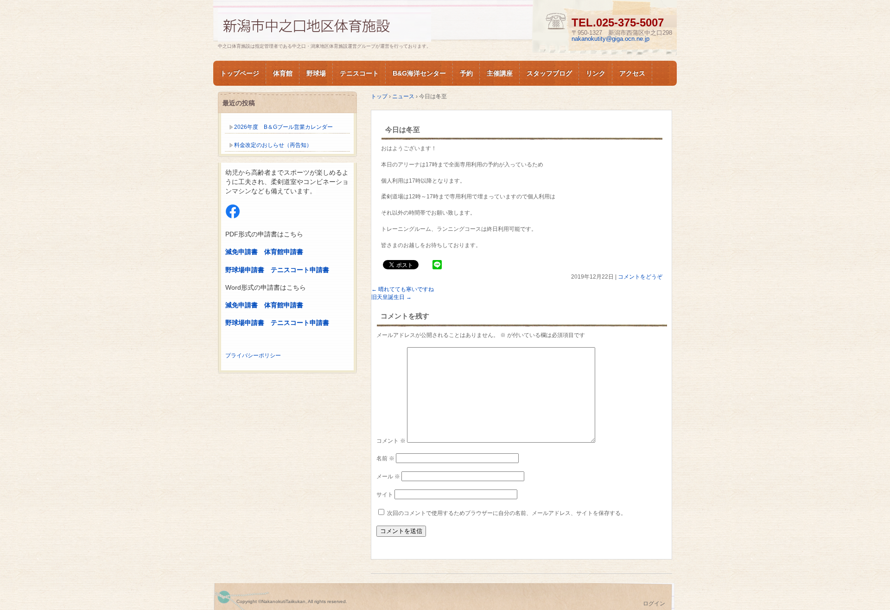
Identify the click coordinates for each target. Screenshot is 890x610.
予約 (466, 73)
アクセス (632, 73)
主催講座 (500, 73)
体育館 (282, 73)
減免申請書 (241, 251)
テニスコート (359, 73)
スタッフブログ (549, 73)
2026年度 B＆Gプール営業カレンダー (283, 127)
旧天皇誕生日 (391, 297)
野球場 (316, 73)
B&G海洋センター (419, 73)
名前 (385, 458)
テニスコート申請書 (300, 269)
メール (388, 476)
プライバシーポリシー (253, 355)
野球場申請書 (244, 269)
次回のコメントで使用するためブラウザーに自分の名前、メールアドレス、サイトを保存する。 (506, 513)
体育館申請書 (283, 251)
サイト (384, 494)
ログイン (654, 603)
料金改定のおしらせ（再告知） (273, 145)
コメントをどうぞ (640, 276)
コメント (391, 441)
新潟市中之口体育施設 (324, 24)
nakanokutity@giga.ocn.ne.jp (610, 38)
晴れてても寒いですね (402, 289)
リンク (595, 73)
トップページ (239, 73)
